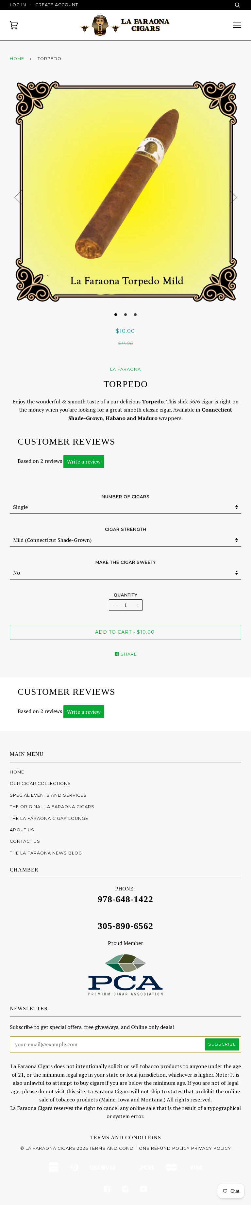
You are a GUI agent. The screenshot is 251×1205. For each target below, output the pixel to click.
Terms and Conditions (125, 1137)
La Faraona (125, 369)
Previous (18, 197)
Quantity (126, 595)
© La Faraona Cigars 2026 (54, 1148)
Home (17, 58)
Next (233, 197)
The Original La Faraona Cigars (52, 806)
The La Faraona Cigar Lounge (49, 818)
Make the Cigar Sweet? (125, 562)
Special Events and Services (48, 795)
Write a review (84, 461)
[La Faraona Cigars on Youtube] (143, 1189)
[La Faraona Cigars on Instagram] (125, 1189)
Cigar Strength (125, 529)
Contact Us (25, 841)
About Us (22, 829)
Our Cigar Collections (40, 783)
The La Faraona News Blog (46, 853)
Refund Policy (170, 1148)
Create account (56, 4)
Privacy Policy (211, 1148)
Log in (18, 4)
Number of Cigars (126, 496)
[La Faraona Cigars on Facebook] (107, 1189)
